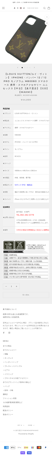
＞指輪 (5, 354)
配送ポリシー (8, 410)
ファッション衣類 (9, 398)
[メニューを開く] (3, 8)
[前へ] (17, 67)
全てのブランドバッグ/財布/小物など (17, 382)
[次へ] (34, 67)
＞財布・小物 (8, 390)
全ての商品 (7, 346)
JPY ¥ (20, 425)
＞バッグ (6, 386)
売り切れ (26, 295)
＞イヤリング (8, 374)
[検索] (44, 8)
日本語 (30, 425)
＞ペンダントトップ (10, 362)
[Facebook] (4, 332)
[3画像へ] (27, 67)
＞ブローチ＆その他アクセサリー (15, 378)
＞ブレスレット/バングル (12, 366)
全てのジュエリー (9, 350)
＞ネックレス (8, 358)
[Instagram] (9, 332)
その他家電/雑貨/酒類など (12, 402)
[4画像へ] (29, 67)
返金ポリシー (8, 414)
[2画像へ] (24, 67)
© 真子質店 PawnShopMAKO (26, 430)
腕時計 (5, 394)
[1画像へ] (22, 67)
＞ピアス (6, 370)
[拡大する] (47, 17)
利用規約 (6, 406)
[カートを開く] (49, 8)
